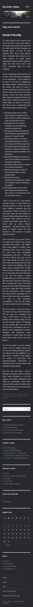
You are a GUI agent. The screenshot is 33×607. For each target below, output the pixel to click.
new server (14, 396)
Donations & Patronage (11, 596)
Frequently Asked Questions (14, 425)
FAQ (4, 587)
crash (4, 396)
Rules (5, 582)
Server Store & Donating (13, 433)
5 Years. (7, 473)
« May (8, 545)
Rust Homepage (10, 448)
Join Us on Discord (9, 591)
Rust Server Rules (10, 427)
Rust (21, 394)
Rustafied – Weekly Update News (16, 458)
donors (8, 396)
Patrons (17, 394)
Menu (27, 6)
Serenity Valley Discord (12, 450)
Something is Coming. (12, 484)
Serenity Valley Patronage (13, 430)
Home (5, 577)
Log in (6, 561)
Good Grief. (8, 481)
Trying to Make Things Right (14, 476)
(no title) (7, 478)
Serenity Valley (11, 7)
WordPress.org (9, 569)
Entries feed (8, 564)
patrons (20, 396)
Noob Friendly (12, 35)
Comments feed (10, 566)
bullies (26, 394)
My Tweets (6, 501)
